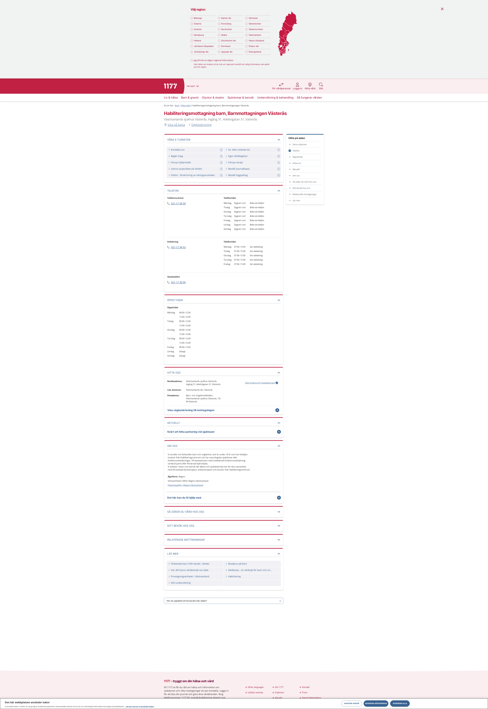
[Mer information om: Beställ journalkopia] (279, 169)
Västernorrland (256, 29)
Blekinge (198, 18)
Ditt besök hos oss (301, 188)
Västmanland (255, 35)
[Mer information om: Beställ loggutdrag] (279, 175)
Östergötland (255, 51)
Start (177, 105)
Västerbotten (255, 23)
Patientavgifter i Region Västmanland (185, 485)
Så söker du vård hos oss (304, 181)
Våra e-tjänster (300, 144)
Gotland (197, 29)
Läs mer (296, 200)
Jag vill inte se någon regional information (213, 60)
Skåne (224, 35)
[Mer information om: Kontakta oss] (221, 150)
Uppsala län (226, 51)
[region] (244, 703)
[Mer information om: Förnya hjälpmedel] (221, 162)
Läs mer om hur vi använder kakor (140, 706)
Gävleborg (199, 35)
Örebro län (254, 46)
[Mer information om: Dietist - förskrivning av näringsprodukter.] (221, 175)
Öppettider (298, 157)
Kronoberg (226, 23)
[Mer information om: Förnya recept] (279, 162)
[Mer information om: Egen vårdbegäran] (279, 156)
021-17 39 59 (178, 203)
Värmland (253, 18)
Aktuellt (296, 169)
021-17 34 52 (178, 247)
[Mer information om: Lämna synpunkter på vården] (221, 169)
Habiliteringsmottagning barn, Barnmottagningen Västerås (220, 105)
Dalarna (197, 23)
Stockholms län (228, 40)
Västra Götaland (256, 40)
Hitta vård (186, 105)
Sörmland (225, 46)
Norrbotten (226, 29)
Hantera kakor (351, 703)
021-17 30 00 (178, 282)
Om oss (296, 175)
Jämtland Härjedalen (204, 46)
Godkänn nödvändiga (376, 703)
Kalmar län (226, 18)
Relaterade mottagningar (305, 194)
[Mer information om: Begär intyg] (221, 156)
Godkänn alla (400, 703)
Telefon (296, 150)
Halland (197, 40)
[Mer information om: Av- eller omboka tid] (279, 150)
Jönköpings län (201, 51)
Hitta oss (297, 163)
